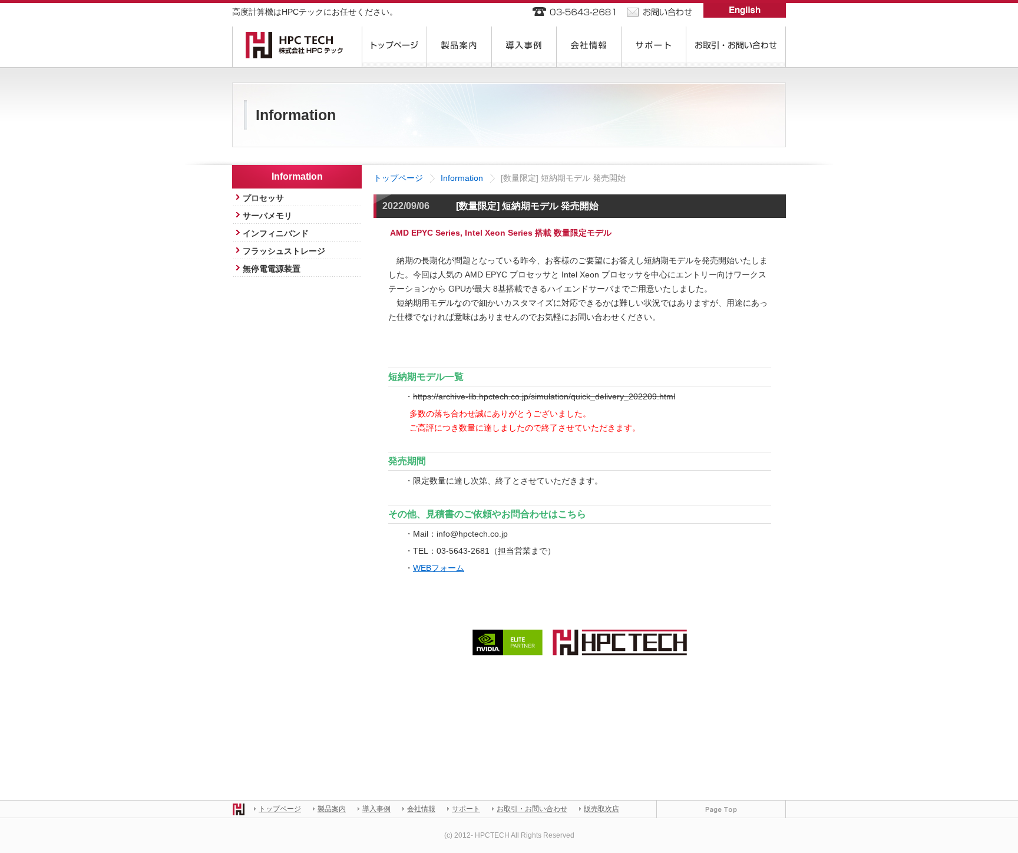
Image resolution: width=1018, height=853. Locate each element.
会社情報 (421, 809)
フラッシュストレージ (284, 251)
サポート (466, 809)
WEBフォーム (438, 568)
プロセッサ (263, 198)
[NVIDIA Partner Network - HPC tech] (580, 635)
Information (462, 178)
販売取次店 (601, 809)
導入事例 (376, 809)
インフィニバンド (276, 233)
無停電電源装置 (271, 268)
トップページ (398, 178)
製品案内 (332, 809)
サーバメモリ (267, 215)
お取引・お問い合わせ (532, 809)
